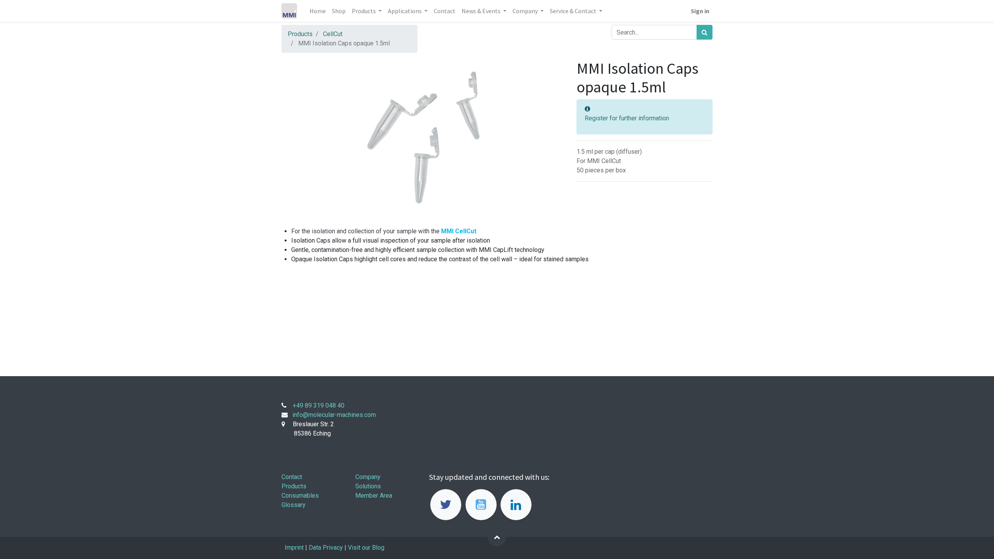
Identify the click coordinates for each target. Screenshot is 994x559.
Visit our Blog (367, 547)
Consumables (300, 495)
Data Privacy (326, 547)
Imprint (294, 547)
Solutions (368, 486)
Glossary (294, 505)
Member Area (373, 495)
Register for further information (627, 118)
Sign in (700, 11)
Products (300, 34)
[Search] (704, 32)
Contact (292, 477)
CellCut (332, 34)
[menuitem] (317, 11)
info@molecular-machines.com (334, 414)
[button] (497, 537)
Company (368, 477)
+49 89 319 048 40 (318, 405)
